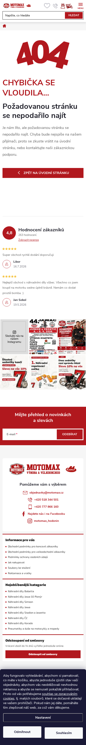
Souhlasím (64, 733)
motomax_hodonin (46, 521)
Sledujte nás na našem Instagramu (14, 339)
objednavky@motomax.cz (46, 493)
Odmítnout (22, 732)
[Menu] (80, 5)
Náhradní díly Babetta (21, 591)
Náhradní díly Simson (20, 601)
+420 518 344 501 (46, 500)
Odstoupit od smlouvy (43, 654)
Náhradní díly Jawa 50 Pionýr (25, 596)
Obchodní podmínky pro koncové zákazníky (33, 546)
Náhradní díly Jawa (19, 607)
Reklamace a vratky (20, 573)
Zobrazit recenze (28, 240)
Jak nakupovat (16, 562)
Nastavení (43, 717)
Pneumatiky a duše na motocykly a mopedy (33, 628)
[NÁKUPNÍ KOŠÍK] (71, 5)
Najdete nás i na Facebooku (46, 514)
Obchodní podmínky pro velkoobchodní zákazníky (36, 551)
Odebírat (69, 434)
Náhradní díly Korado (20, 623)
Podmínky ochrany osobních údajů (28, 557)
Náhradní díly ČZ (17, 618)
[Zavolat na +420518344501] (55, 6)
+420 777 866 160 (46, 507)
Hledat (73, 15)
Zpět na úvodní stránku (46, 173)
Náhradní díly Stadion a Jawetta (27, 612)
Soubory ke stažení (19, 567)
